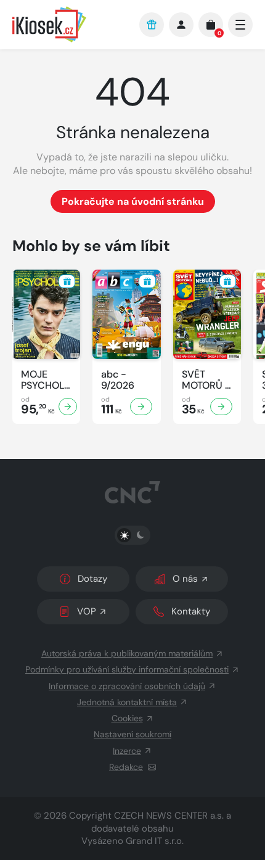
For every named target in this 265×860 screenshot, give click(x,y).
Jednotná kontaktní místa (127, 702)
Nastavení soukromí (132, 734)
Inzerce (127, 750)
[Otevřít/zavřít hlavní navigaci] (240, 24)
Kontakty (190, 611)
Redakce (126, 766)
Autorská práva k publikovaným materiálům (127, 653)
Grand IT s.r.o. (155, 841)
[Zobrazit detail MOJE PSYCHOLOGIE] (68, 406)
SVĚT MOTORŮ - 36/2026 (206, 380)
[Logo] (69, 24)
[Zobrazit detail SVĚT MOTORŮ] (221, 406)
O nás (185, 579)
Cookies (127, 718)
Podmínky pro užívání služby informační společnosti (127, 669)
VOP (86, 611)
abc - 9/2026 (117, 380)
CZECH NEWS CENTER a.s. (169, 815)
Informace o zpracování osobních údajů (127, 686)
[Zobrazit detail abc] (141, 406)
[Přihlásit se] (181, 24)
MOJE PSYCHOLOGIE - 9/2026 (46, 380)
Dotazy (92, 579)
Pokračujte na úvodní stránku (133, 201)
